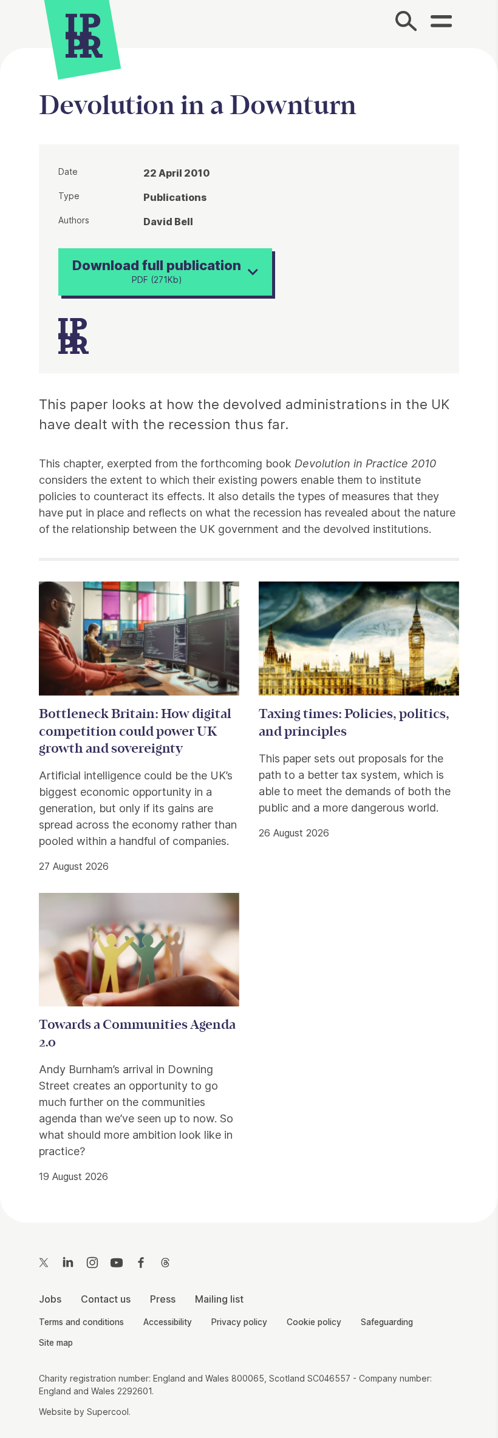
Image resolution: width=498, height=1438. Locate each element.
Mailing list (219, 1299)
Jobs (50, 1299)
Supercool (108, 1412)
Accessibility (167, 1322)
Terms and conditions (81, 1322)
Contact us (106, 1299)
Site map (56, 1343)
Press (163, 1299)
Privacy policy (239, 1322)
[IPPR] (84, 34)
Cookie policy (314, 1322)
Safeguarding (387, 1322)
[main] (249, 625)
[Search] (405, 24)
